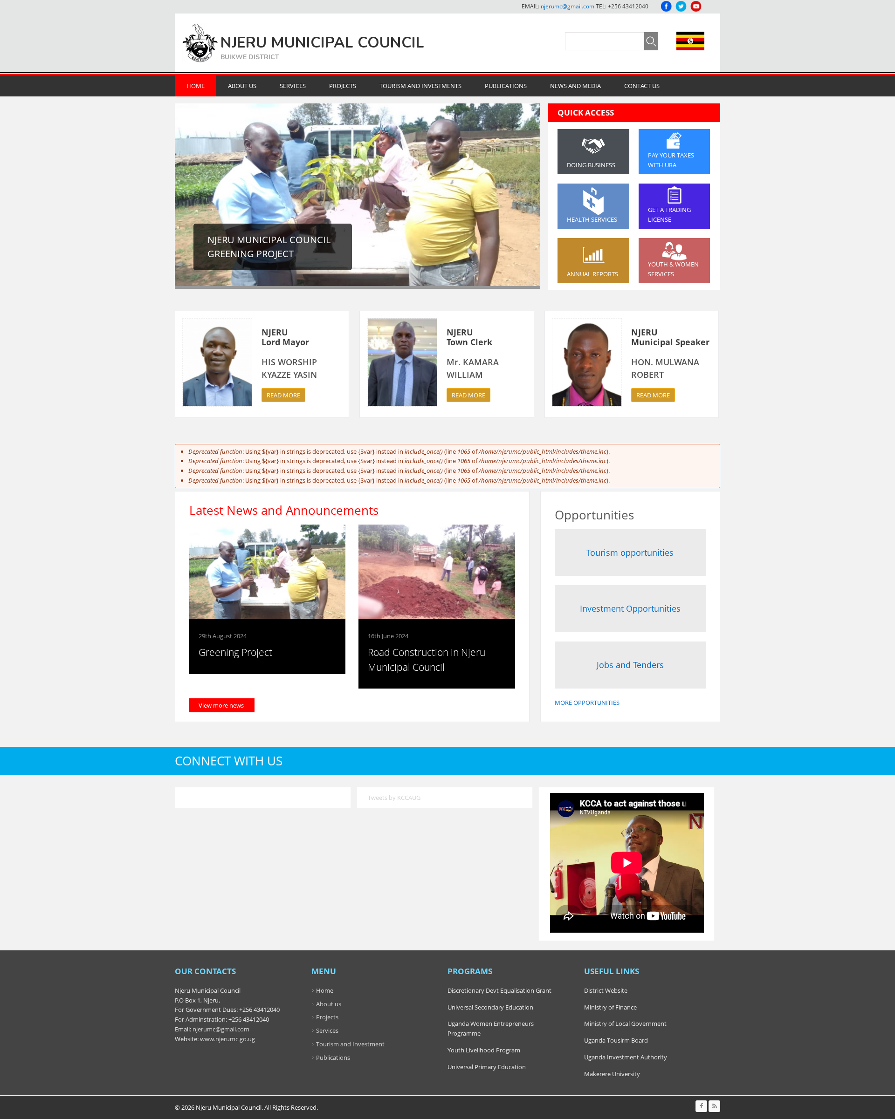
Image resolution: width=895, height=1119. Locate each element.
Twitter (681, 6)
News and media (575, 86)
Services (293, 86)
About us (328, 1004)
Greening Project (235, 652)
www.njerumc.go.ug (227, 1039)
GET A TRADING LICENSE (669, 214)
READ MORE (283, 395)
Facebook (666, 6)
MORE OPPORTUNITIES (587, 702)
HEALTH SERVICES (592, 219)
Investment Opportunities (630, 608)
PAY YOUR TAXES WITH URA (671, 160)
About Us (242, 86)
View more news (221, 705)
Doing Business (591, 165)
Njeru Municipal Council (322, 43)
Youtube (696, 6)
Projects (342, 86)
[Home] (200, 42)
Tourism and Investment (350, 1044)
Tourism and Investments (420, 86)
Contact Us (642, 86)
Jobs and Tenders (630, 664)
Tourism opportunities (630, 552)
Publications (506, 86)
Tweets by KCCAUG (394, 797)
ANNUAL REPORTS (592, 274)
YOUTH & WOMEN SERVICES (673, 269)
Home (195, 86)
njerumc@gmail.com (567, 6)
